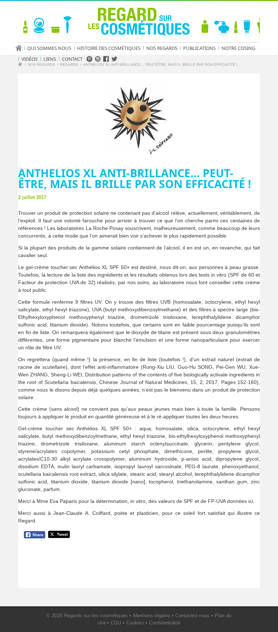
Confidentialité (165, 622)
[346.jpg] (139, 116)
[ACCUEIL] (21, 48)
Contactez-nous (192, 615)
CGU (116, 622)
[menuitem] (21, 48)
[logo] (139, 23)
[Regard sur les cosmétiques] (21, 65)
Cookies (135, 622)
